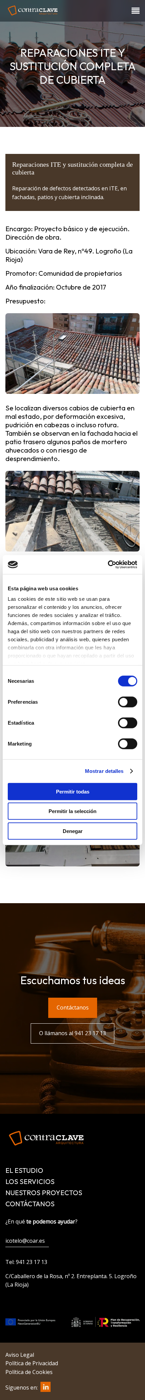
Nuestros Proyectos (43, 1192)
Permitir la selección (72, 811)
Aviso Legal (19, 1354)
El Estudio (24, 1170)
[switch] (127, 701)
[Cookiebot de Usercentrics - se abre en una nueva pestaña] (107, 564)
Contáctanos (30, 1204)
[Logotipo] (32, 16)
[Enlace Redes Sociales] (44, 1389)
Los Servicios (30, 1181)
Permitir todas (72, 791)
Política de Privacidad (31, 1363)
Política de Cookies (29, 1372)
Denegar (73, 831)
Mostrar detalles (104, 771)
